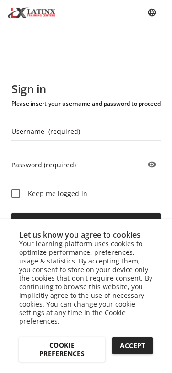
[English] (152, 12)
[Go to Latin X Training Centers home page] (31, 12)
